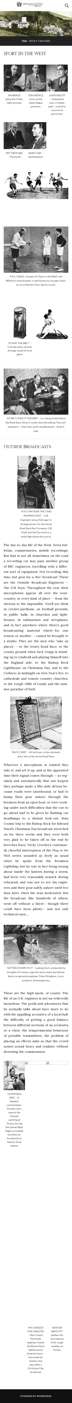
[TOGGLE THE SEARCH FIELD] (66, 5)
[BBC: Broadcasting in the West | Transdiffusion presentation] (36, 6)
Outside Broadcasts (27, 447)
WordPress (44, 1396)
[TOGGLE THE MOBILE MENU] (6, 5)
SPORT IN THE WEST (25, 54)
